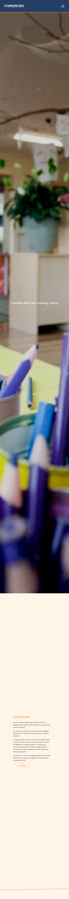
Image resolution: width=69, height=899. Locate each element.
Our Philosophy (22, 765)
